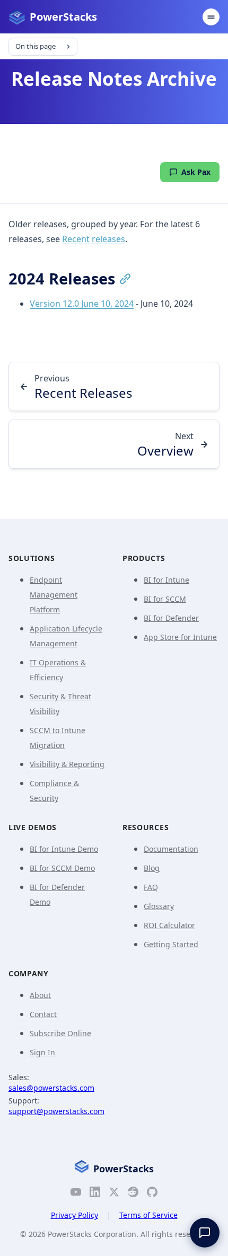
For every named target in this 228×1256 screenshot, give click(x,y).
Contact (43, 1014)
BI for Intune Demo (64, 849)
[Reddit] (133, 1194)
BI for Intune (166, 580)
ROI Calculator (169, 925)
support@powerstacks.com (56, 1111)
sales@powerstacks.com (51, 1088)
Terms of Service (148, 1215)
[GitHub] (152, 1194)
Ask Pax (196, 172)
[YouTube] (76, 1194)
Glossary (159, 906)
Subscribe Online (60, 1033)
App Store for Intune (180, 637)
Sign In (42, 1052)
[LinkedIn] (95, 1194)
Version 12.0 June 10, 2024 (82, 303)
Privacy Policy (74, 1215)
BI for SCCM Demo (62, 868)
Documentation (171, 849)
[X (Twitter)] (114, 1194)
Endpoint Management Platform (53, 594)
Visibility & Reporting (67, 764)
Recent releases (93, 239)
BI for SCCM (165, 599)
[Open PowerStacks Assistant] (205, 1233)
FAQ (151, 887)
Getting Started (171, 944)
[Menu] (211, 16)
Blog (152, 868)
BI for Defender (171, 618)
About (40, 995)
